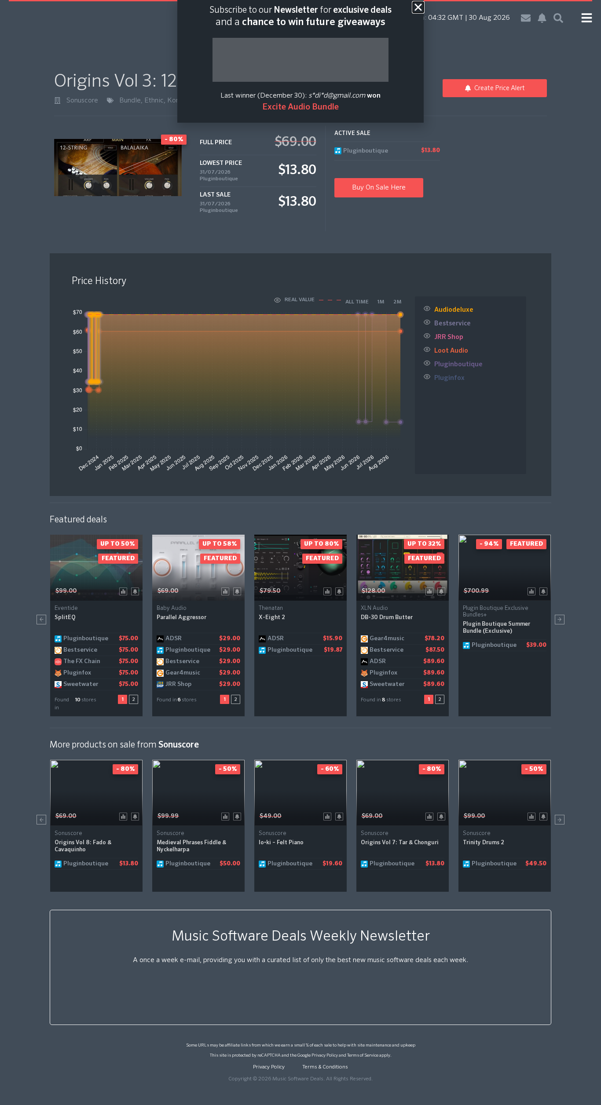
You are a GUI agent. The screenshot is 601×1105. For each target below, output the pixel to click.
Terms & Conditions (325, 1067)
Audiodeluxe (453, 309)
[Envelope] (526, 18)
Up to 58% (219, 544)
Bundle (130, 100)
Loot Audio (451, 350)
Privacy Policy (324, 1055)
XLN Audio (374, 608)
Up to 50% (117, 544)
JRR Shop (448, 337)
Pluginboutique (219, 179)
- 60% (330, 769)
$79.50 (270, 591)
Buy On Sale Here (379, 187)
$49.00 (270, 816)
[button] (41, 619)
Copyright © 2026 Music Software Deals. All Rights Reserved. (300, 1079)
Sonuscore (82, 100)
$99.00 (66, 591)
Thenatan (271, 608)
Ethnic (154, 100)
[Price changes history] (125, 590)
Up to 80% (321, 544)
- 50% (228, 769)
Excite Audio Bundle (300, 107)
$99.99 (168, 816)
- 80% (125, 769)
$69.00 (168, 591)
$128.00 (373, 591)
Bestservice (452, 323)
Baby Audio (172, 608)
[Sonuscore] (57, 100)
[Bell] (542, 18)
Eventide (66, 608)
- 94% (489, 544)
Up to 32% (424, 544)
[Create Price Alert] (137, 590)
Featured (118, 558)
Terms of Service (362, 1055)
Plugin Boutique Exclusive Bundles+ (495, 611)
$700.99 (476, 591)
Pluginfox (449, 378)
